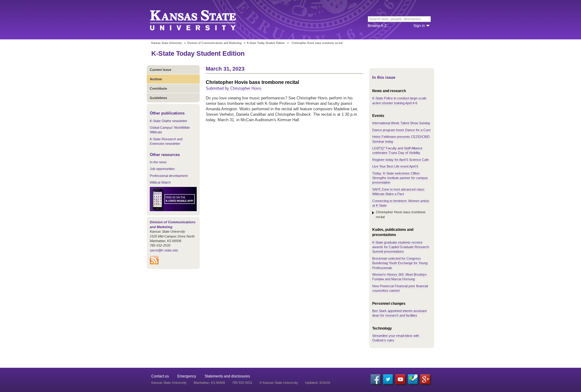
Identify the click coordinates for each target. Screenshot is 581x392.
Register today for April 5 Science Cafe (400, 159)
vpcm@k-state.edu (164, 250)
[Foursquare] (413, 379)
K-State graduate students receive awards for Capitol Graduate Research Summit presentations (400, 247)
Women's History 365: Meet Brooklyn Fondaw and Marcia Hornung (399, 277)
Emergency (186, 376)
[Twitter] (388, 379)
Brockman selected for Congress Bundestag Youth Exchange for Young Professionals (400, 263)
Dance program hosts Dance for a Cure (401, 130)
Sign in (419, 26)
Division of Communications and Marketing (214, 43)
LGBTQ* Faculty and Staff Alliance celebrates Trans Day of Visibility (397, 150)
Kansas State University (200, 19)
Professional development (169, 176)
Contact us (160, 376)
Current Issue (160, 69)
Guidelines (158, 98)
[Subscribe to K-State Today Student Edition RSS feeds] (154, 263)
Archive (156, 79)
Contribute (158, 88)
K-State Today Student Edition (266, 43)
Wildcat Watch (160, 182)
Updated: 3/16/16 (317, 382)
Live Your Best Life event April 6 (395, 166)
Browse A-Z (377, 26)
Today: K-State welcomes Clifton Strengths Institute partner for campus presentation (400, 177)
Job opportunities (162, 169)
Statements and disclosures (227, 376)
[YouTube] (400, 379)
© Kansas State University (278, 382)
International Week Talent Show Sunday (401, 123)
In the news (158, 162)
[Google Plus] (425, 379)
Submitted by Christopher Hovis (233, 88)
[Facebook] (375, 379)
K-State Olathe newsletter (168, 121)
